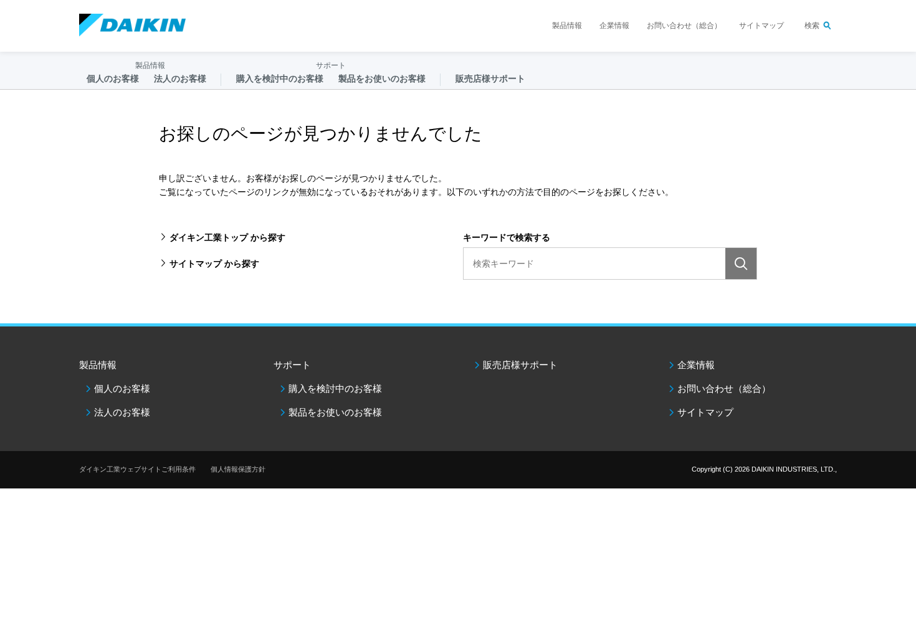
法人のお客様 (122, 412)
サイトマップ (761, 25)
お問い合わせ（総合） (684, 25)
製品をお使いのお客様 (335, 412)
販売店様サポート (490, 78)
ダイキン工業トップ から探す (227, 237)
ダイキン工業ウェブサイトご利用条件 (137, 469)
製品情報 (567, 25)
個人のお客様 (122, 388)
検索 (811, 25)
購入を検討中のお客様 (335, 388)
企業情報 (614, 25)
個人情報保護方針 (238, 469)
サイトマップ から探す (214, 264)
